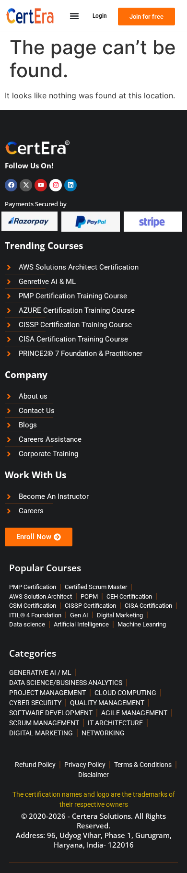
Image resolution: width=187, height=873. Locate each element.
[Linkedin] (70, 185)
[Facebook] (11, 185)
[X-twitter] (26, 185)
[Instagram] (55, 185)
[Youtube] (41, 185)
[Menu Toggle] (74, 16)
